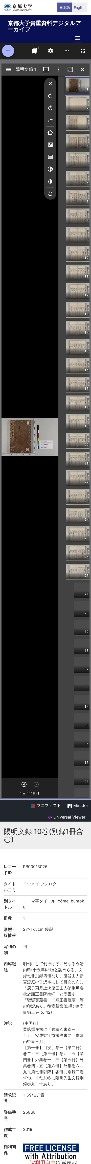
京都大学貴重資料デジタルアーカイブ (44, 25)
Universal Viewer (68, 817)
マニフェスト (48, 805)
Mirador (80, 805)
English (79, 7)
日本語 (64, 7)
